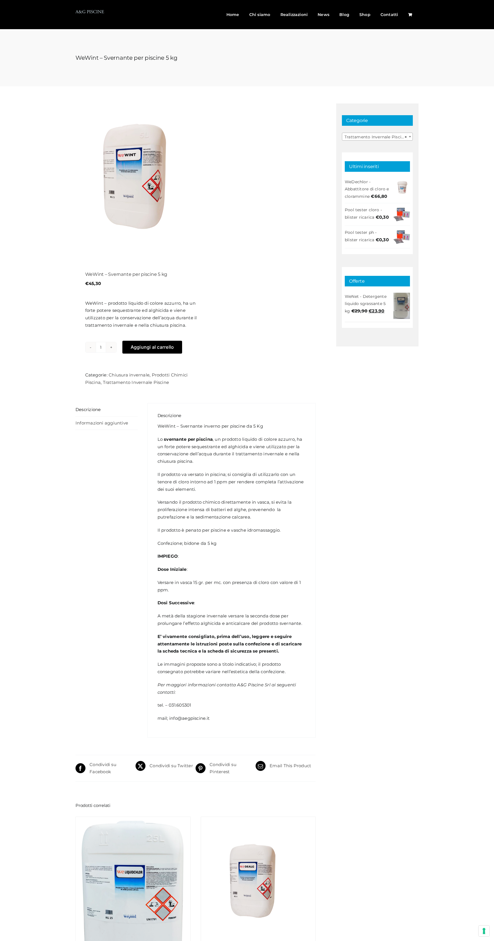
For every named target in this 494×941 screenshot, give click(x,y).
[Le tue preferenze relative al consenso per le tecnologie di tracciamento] (484, 931)
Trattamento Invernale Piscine (136, 382)
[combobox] (377, 137)
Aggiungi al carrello (152, 347)
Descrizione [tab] (88, 409)
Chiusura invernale (129, 375)
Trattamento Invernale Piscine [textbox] (375, 136)
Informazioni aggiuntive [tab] (101, 423)
